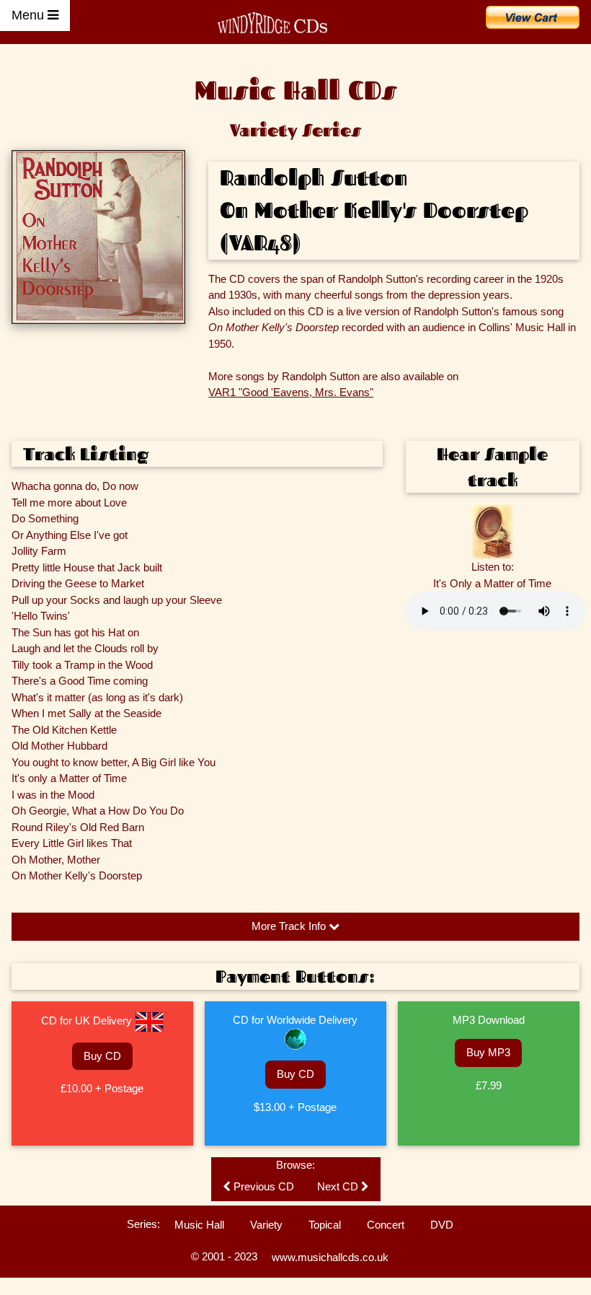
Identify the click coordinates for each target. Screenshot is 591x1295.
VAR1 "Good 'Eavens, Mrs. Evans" (290, 392)
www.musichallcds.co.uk (330, 1257)
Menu (30, 15)
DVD (441, 1225)
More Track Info (290, 926)
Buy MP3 (488, 1052)
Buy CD (102, 1056)
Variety (266, 1225)
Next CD (339, 1186)
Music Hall (199, 1225)
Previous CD (262, 1186)
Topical (324, 1225)
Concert (385, 1225)
